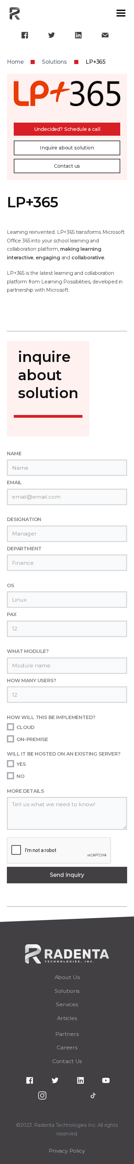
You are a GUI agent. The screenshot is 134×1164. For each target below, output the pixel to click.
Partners (67, 1034)
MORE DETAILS (25, 791)
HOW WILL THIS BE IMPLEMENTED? (51, 717)
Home (15, 62)
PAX (11, 614)
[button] (121, 13)
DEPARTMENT (24, 548)
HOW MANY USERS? (31, 680)
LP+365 (95, 62)
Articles (67, 1018)
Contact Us (67, 1061)
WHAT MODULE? (28, 651)
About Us (67, 977)
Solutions (54, 62)
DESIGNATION (24, 519)
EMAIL (14, 482)
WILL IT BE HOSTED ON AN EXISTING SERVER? (64, 754)
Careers (67, 1047)
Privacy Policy (67, 1150)
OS (10, 585)
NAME (14, 453)
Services (67, 1004)
